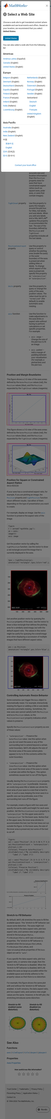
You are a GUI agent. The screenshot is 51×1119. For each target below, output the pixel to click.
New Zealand (9, 135)
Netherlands (32, 78)
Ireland (6, 102)
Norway (30, 82)
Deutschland (8, 86)
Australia (7, 127)
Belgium (6, 78)
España (6, 90)
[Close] (47, 6)
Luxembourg (8, 110)
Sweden (30, 94)
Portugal (31, 90)
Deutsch (33, 102)
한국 (5, 155)
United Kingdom (34, 114)
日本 (5, 151)
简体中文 (10, 143)
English (32, 106)
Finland (6, 94)
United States (9, 67)
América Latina (9, 59)
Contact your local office (25, 165)
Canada (6, 63)
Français (33, 110)
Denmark (7, 82)
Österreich (31, 86)
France (6, 98)
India (5, 131)
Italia (5, 106)
